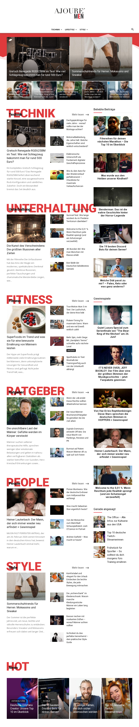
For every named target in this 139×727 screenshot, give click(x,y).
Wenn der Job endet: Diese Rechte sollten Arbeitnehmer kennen (76, 401)
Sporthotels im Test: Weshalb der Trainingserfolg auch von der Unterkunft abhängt (76, 363)
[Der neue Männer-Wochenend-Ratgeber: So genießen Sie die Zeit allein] (57, 416)
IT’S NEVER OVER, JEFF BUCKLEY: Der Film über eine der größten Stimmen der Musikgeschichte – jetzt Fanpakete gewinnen (112, 373)
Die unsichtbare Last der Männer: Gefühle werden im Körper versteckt (24, 432)
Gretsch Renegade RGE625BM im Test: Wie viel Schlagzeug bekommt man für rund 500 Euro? (26, 156)
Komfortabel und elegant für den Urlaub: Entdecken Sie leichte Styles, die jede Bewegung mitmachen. (77, 579)
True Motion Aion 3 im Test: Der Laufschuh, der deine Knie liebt (76, 309)
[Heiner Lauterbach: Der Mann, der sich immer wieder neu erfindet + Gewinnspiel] (26, 502)
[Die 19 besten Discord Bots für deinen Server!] (113, 233)
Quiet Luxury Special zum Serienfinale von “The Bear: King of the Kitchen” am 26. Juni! (113, 332)
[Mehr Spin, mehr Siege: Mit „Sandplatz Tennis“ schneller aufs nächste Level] (57, 341)
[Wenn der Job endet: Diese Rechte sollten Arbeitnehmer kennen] (119, 90)
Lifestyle (110, 701)
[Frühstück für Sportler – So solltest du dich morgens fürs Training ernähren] (99, 552)
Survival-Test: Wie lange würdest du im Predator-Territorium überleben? (77, 218)
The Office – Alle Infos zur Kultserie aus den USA (117, 521)
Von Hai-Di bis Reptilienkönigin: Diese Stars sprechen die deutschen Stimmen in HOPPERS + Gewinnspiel (113, 415)
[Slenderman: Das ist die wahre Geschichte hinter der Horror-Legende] (113, 196)
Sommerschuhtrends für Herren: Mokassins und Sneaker (22, 607)
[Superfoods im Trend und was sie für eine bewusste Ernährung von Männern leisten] (19, 90)
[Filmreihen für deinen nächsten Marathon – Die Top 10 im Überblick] (113, 125)
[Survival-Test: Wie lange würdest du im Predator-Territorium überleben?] (57, 219)
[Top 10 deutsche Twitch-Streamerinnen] (99, 537)
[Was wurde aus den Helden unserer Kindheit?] (113, 162)
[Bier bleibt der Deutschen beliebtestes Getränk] (57, 267)
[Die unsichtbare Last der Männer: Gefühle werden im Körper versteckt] (69, 90)
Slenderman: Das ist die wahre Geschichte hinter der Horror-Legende (113, 212)
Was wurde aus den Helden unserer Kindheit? (112, 177)
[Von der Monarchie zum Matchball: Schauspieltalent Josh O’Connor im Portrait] (57, 524)
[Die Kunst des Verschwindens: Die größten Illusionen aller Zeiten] (26, 228)
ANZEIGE (71, 350)
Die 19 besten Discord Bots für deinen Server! (113, 248)
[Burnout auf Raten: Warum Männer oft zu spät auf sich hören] (57, 452)
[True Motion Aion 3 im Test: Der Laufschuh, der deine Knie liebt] (57, 310)
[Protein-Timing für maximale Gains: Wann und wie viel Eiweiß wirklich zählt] (57, 324)
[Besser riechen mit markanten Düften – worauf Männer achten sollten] (57, 620)
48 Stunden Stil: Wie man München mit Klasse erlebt (75, 252)
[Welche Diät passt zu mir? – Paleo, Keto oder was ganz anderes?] (113, 267)
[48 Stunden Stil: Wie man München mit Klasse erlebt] (57, 253)
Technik (46, 701)
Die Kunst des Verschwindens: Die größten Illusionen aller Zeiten (26, 249)
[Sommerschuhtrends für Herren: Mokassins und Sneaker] (101, 59)
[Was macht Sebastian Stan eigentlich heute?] (57, 510)
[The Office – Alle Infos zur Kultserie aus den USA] (99, 521)
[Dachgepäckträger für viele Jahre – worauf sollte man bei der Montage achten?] (94, 90)
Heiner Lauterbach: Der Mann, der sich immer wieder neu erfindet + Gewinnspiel (25, 523)
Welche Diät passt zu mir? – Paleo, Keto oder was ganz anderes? (113, 283)
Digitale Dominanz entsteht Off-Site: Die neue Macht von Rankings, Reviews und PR (77, 435)
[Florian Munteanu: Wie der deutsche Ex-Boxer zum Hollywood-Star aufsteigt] (57, 493)
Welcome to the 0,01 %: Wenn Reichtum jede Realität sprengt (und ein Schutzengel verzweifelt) (77, 235)
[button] (131, 29)
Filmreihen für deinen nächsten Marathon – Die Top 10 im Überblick (112, 141)
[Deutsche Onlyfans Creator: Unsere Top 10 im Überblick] (22, 698)
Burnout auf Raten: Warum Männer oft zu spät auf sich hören (76, 452)
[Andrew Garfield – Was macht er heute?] (57, 541)
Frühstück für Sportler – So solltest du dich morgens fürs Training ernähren (116, 554)
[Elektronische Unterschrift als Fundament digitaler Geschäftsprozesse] (57, 158)
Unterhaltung (18, 701)
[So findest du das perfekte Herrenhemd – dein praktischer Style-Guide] (57, 637)
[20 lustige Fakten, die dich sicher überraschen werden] (85, 698)
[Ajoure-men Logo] (69, 13)
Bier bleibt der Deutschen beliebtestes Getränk (77, 266)
